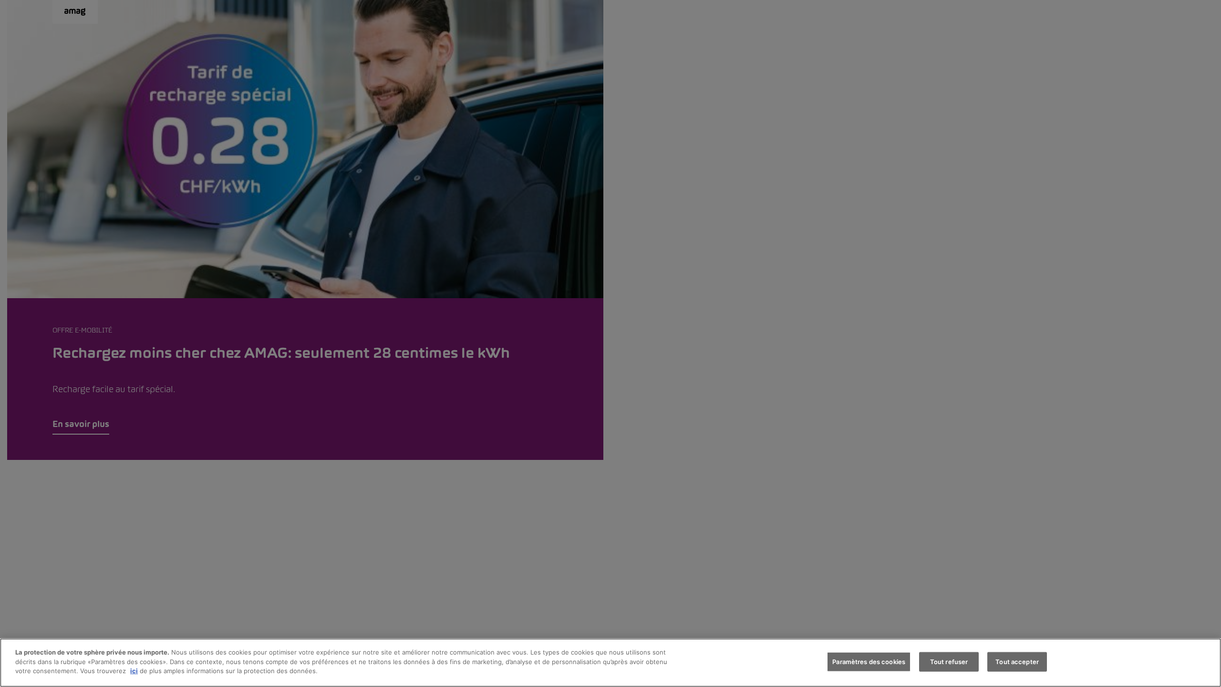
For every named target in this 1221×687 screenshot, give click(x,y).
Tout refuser (949, 662)
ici (134, 671)
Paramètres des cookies (868, 662)
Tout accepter (1017, 662)
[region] (610, 662)
